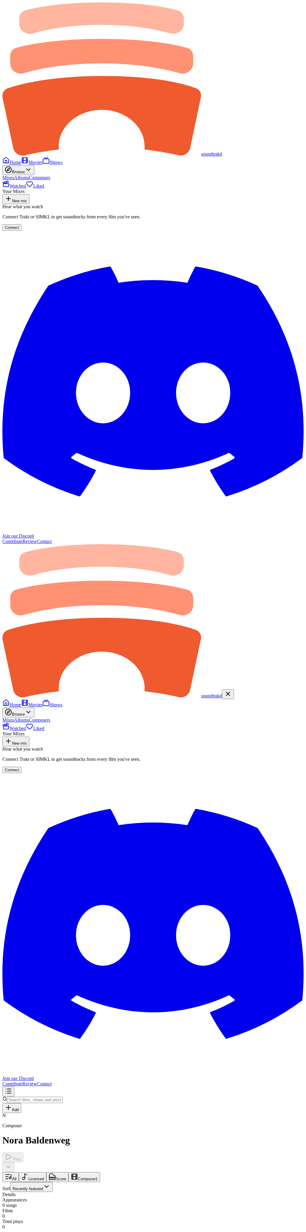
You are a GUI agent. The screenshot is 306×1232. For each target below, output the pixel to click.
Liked (38, 185)
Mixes (8, 177)
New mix (19, 201)
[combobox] (31, 1187)
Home (15, 162)
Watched (18, 185)
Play (16, 1159)
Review (29, 541)
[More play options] (8, 1167)
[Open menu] (8, 1091)
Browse (18, 172)
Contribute (12, 541)
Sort (22, 1188)
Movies (35, 162)
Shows (56, 162)
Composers (39, 177)
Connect (12, 227)
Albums (21, 177)
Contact (44, 541)
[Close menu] (228, 694)
